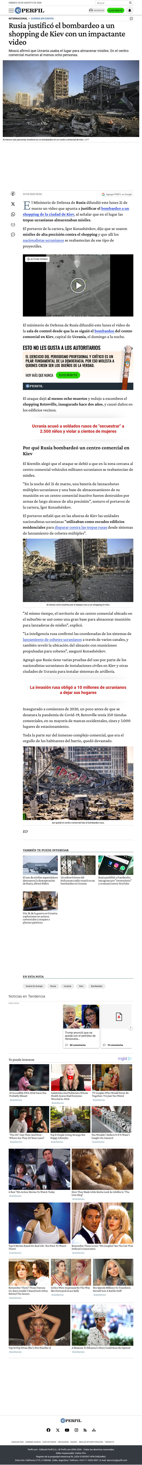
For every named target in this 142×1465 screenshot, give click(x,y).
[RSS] (85, 1430)
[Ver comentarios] (130, 19)
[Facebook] (48, 1430)
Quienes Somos (33, 1442)
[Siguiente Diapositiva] (130, 1027)
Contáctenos (49, 1442)
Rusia (53, 986)
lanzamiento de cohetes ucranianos (52, 639)
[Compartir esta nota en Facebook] (13, 193)
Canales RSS (17, 1442)
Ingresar (99, 10)
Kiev (81, 986)
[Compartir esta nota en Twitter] (13, 204)
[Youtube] (67, 1430)
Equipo (73, 1442)
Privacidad (63, 1442)
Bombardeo (96, 986)
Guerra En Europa (34, 986)
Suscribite (116, 10)
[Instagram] (76, 1430)
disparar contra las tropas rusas (81, 527)
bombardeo (105, 330)
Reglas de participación (91, 1442)
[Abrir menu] (11, 11)
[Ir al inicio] (29, 10)
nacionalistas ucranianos (43, 240)
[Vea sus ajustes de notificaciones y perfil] (129, 10)
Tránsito (109, 1442)
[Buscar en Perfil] (130, 3)
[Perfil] (71, 1422)
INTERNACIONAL (18, 18)
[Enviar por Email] (13, 225)
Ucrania (67, 986)
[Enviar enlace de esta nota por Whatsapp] (13, 214)
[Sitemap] (94, 1430)
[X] (57, 1430)
